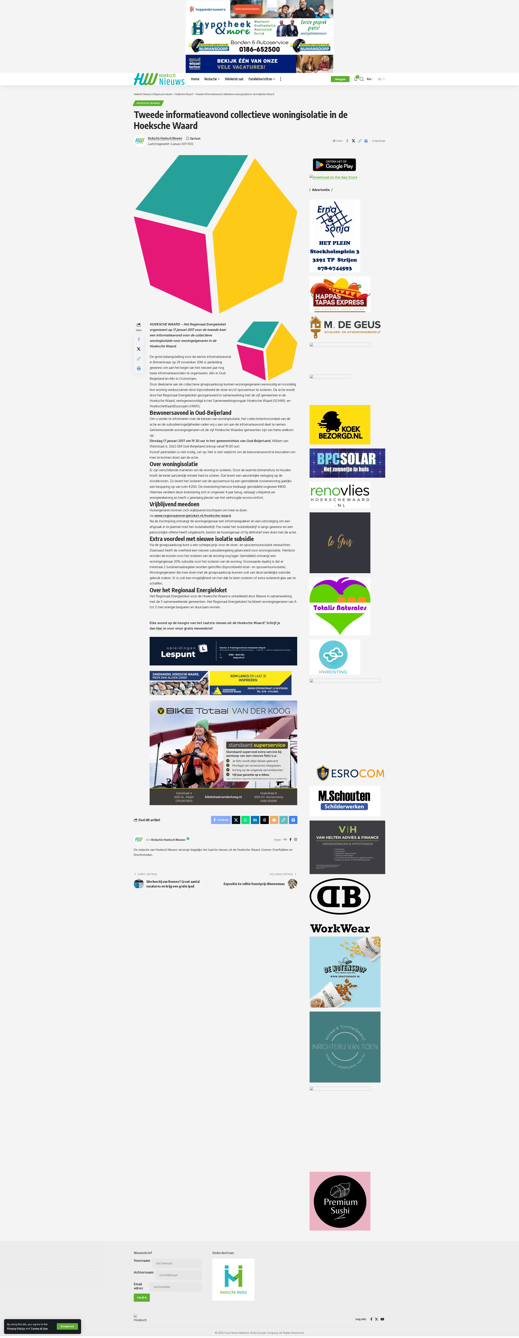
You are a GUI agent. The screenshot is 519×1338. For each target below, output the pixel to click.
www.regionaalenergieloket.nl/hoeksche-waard (192, 516)
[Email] (274, 820)
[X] (376, 1319)
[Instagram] (295, 840)
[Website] (285, 840)
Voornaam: (142, 1261)
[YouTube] (382, 1319)
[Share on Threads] (264, 820)
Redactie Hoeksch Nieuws (165, 138)
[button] (67, 1326)
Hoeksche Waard (148, 103)
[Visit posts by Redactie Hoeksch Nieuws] (139, 840)
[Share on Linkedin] (255, 820)
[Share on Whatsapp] (245, 820)
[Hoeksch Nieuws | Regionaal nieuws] (159, 79)
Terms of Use (39, 1328)
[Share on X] (353, 141)
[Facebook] (290, 840)
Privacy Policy (16, 1328)
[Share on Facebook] (347, 141)
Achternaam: (144, 1272)
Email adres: (139, 1286)
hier (159, 628)
